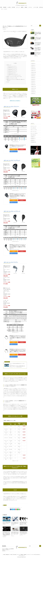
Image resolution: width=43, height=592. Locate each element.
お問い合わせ (38, 554)
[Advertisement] (21, 16)
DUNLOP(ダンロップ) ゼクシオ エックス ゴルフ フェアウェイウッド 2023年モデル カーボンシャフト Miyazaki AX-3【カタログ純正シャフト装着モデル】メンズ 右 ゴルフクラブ (18, 195)
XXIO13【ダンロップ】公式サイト (15, 100)
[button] (10, 509)
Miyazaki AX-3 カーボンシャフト (12, 67)
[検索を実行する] (40, 25)
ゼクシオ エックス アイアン (12, 72)
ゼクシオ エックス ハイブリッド (12, 70)
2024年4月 (33, 77)
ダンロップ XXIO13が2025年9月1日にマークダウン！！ (17, 364)
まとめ (8, 81)
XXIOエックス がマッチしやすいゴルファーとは (14, 76)
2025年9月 (33, 63)
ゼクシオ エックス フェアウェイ (12, 68)
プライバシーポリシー (21, 555)
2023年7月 (33, 93)
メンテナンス (34, 131)
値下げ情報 (5, 505)
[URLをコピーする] (19, 509)
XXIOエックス (9, 64)
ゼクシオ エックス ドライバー (12, 66)
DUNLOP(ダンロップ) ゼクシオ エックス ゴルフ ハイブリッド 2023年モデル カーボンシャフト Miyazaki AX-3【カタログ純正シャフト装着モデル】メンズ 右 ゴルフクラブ (18, 246)
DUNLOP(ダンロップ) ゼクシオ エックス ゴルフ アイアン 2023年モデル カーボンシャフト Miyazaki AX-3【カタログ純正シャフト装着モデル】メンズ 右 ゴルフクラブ (18, 337)
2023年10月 (33, 88)
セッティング (34, 129)
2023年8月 (33, 91)
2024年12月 (33, 68)
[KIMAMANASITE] (21, 2)
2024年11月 (33, 70)
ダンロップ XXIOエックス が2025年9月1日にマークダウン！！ (8, 549)
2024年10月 (33, 72)
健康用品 (33, 136)
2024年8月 (33, 75)
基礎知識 (33, 138)
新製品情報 (7, 554)
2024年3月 (33, 79)
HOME (4, 554)
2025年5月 (33, 65)
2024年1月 (33, 82)
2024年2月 (33, 81)
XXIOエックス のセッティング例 (12, 77)
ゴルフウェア (34, 126)
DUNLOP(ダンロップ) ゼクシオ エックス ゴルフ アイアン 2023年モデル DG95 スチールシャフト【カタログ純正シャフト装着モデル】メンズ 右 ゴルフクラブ (18, 350)
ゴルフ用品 (34, 127)
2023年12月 (33, 84)
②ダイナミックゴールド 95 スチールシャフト (14, 75)
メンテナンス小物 (34, 133)
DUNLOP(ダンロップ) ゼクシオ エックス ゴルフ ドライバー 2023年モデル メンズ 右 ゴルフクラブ (18, 146)
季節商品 (33, 140)
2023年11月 (33, 86)
